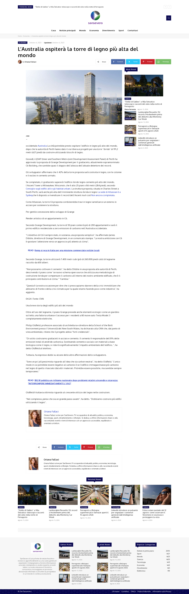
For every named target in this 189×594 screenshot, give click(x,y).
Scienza (127, 99)
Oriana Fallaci (30, 62)
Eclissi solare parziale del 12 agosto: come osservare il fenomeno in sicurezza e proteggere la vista (154, 513)
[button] (168, 17)
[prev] (165, 7)
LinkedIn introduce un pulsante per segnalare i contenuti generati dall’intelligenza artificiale (149, 141)
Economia (26, 36)
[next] (169, 7)
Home (20, 36)
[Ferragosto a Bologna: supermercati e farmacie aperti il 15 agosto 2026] (130, 129)
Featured (128, 118)
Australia (42, 145)
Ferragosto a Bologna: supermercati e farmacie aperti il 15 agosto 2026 (148, 128)
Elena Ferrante (130, 109)
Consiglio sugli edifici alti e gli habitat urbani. (48, 188)
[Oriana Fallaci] (20, 62)
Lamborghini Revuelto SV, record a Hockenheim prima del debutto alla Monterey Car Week (72, 7)
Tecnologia (129, 144)
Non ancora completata (102, 195)
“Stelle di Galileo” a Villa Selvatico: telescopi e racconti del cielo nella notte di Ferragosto (143, 104)
